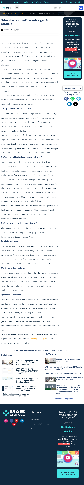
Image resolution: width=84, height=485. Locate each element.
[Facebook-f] (11, 421)
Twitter (43, 338)
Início (5, 13)
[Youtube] (71, 2)
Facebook (34, 338)
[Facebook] (66, 2)
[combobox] (65, 8)
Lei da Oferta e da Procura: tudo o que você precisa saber (69, 379)
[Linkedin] (75, 2)
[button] (17, 7)
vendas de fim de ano (17, 13)
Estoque (19, 30)
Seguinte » (71, 398)
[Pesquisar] (81, 8)
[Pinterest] (79, 2)
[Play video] (72, 64)
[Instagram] (62, 2)
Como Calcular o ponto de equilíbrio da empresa (63, 373)
